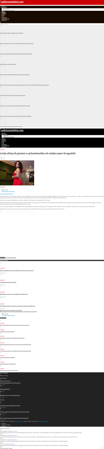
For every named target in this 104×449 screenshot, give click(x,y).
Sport (3, 15)
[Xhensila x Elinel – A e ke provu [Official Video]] (1, 393)
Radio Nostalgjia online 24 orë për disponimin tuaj (10, 382)
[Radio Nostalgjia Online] (1, 387)
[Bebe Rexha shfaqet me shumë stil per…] (1, 360)
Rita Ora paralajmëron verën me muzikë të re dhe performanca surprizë (16, 43)
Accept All (8, 428)
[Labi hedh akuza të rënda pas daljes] (3, 61)
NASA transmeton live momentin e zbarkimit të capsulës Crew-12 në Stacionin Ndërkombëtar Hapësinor (24, 85)
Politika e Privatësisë (8, 10)
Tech (3, 16)
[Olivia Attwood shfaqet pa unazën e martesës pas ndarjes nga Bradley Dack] (4, 302)
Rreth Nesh (4, 7)
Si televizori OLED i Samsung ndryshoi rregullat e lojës (12, 95)
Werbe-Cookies (4, 444)
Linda (6, 257)
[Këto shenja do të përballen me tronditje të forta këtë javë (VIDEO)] (3, 113)
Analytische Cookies (6, 439)
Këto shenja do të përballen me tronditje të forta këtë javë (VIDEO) (15, 116)
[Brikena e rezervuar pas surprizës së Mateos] (1, 367)
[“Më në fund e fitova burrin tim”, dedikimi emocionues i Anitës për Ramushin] (1, 347)
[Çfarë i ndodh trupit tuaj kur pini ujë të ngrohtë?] (3, 124)
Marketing (6, 9)
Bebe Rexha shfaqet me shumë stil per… (8, 363)
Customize (1, 428)
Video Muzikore (5, 19)
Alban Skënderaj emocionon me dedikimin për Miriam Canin (14, 294)
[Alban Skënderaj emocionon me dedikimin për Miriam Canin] (4, 290)
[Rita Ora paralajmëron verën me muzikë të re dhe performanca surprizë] (3, 40)
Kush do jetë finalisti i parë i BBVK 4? (7, 357)
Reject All (5, 428)
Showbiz (4, 12)
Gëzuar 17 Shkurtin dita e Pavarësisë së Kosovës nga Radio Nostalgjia (16, 53)
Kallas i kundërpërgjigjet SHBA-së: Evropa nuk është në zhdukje (14, 74)
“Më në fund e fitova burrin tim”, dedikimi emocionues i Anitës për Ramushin (15, 351)
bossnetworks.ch (19, 421)
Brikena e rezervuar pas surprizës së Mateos (9, 370)
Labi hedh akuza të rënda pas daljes (8, 64)
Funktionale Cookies (6, 435)
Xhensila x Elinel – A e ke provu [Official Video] (10, 395)
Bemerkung (14, 435)
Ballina (3, 6)
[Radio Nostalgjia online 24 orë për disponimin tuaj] (5, 381)
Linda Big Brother (12, 257)
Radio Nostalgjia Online (5, 389)
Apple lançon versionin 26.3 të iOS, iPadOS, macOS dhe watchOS (15, 105)
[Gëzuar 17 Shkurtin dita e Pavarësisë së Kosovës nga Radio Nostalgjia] (3, 51)
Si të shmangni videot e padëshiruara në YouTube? (11, 33)
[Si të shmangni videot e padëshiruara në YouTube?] (3, 30)
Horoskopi (4, 17)
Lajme (3, 11)
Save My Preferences (6, 448)
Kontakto (4, 20)
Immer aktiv (14, 431)
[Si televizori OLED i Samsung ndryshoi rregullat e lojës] (3, 92)
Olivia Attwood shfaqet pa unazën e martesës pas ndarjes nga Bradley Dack (17, 306)
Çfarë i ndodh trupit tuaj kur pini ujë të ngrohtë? (11, 126)
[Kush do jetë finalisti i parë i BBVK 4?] (1, 354)
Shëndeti (4, 14)
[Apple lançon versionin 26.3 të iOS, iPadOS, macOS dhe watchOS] (3, 103)
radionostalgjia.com (43, 421)
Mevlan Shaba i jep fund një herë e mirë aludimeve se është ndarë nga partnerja (18, 311)
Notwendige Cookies (6, 431)
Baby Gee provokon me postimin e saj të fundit (11, 310)
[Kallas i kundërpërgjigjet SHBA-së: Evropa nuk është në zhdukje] (3, 72)
